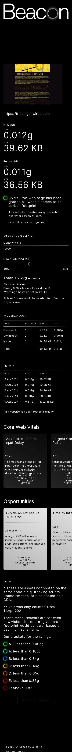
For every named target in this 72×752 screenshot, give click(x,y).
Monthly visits (12, 242)
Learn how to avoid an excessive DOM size (25, 561)
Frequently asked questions (22, 747)
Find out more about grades (26, 222)
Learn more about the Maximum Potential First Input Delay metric (25, 476)
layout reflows (23, 547)
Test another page (36, 700)
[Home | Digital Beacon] (36, 20)
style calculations (16, 543)
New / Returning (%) (16, 258)
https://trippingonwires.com (26, 114)
